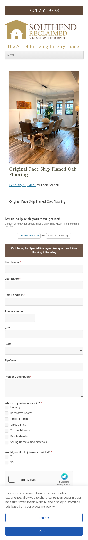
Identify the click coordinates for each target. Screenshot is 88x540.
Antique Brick (17, 424)
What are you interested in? (23, 403)
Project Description (18, 376)
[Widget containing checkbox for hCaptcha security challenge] (39, 479)
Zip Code (11, 360)
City (7, 327)
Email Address (15, 295)
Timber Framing (19, 418)
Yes (11, 456)
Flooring (14, 407)
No (11, 462)
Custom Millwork (19, 430)
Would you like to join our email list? (28, 452)
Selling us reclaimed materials (28, 442)
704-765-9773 (44, 10)
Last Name (13, 278)
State (8, 344)
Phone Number (15, 311)
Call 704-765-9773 (29, 235)
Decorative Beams (20, 413)
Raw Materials (18, 436)
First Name (13, 262)
